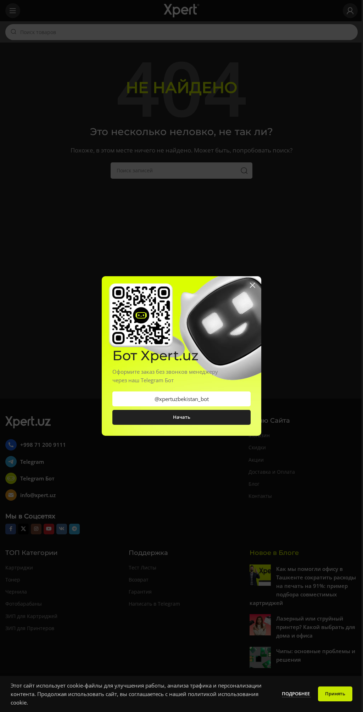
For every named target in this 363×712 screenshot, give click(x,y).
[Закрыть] (252, 285)
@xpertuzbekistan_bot (182, 398)
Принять (335, 693)
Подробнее (296, 693)
